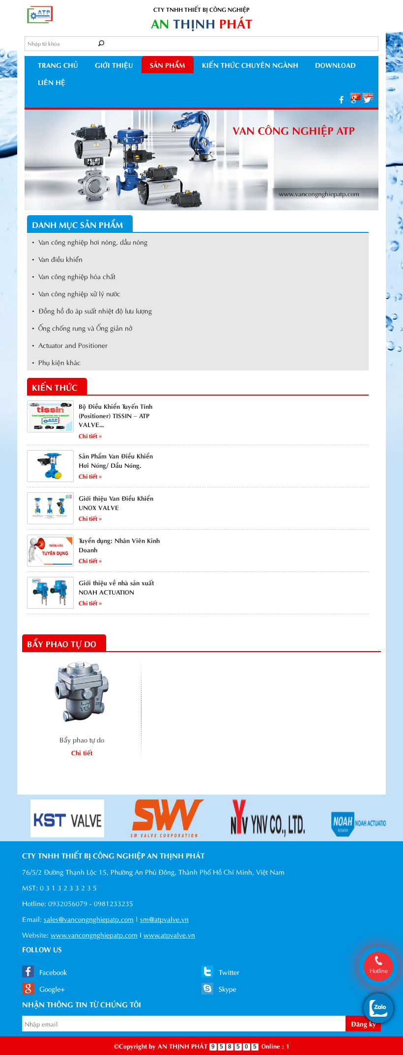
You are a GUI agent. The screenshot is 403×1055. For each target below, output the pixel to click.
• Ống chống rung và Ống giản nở (82, 327)
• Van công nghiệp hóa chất (73, 276)
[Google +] (353, 99)
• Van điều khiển (57, 259)
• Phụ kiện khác (56, 362)
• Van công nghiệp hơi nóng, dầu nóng (89, 241)
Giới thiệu (114, 64)
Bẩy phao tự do (81, 739)
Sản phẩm (167, 64)
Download (335, 64)
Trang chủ (58, 64)
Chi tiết (81, 752)
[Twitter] (367, 99)
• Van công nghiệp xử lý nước (76, 293)
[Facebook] (341, 99)
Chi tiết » (90, 435)
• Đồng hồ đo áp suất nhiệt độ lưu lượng (92, 310)
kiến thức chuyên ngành (250, 64)
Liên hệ (51, 82)
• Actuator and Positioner (70, 345)
